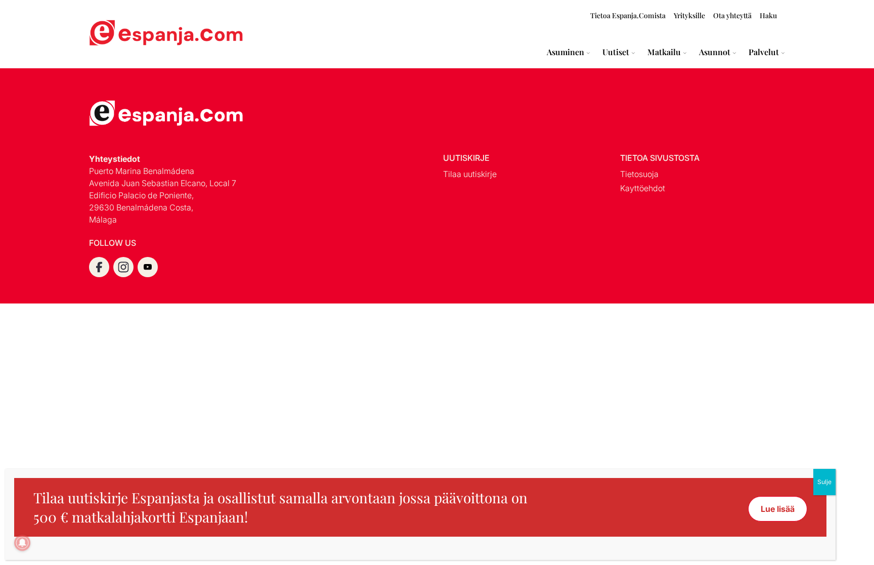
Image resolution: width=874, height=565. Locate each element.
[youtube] (148, 267)
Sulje (824, 482)
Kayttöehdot (642, 188)
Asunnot (714, 52)
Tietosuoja (639, 174)
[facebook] (99, 267)
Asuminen (565, 52)
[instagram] (123, 267)
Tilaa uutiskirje (470, 174)
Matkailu (664, 52)
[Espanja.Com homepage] (113, 34)
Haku (768, 15)
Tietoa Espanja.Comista (628, 15)
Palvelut (764, 52)
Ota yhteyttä (732, 15)
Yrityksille (689, 15)
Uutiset (615, 52)
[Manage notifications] (22, 543)
